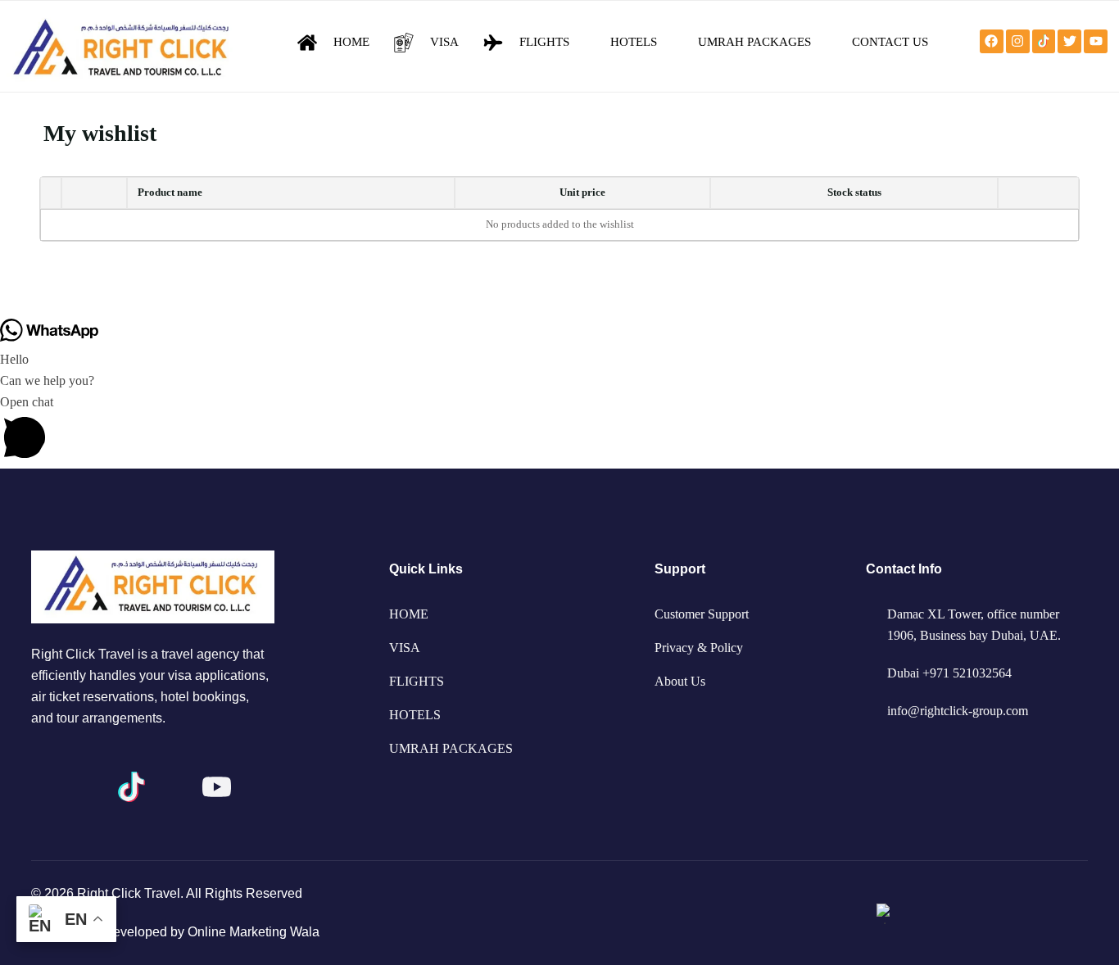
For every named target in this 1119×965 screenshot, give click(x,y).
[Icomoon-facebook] (46, 787)
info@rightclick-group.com (957, 711)
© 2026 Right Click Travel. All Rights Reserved (166, 893)
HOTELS (415, 715)
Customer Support (702, 614)
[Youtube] (1096, 41)
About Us (680, 681)
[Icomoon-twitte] (174, 787)
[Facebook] (991, 41)
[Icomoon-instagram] (89, 787)
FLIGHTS (416, 681)
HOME (408, 614)
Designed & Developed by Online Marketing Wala (175, 932)
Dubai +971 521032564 (949, 673)
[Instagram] (1018, 41)
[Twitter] (1069, 41)
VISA (404, 648)
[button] (559, 430)
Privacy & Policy (699, 648)
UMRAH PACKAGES (451, 748)
